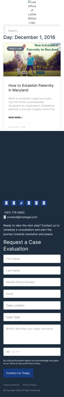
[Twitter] (44, 203)
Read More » (16, 117)
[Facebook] (6, 203)
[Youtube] (29, 203)
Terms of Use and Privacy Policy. (25, 363)
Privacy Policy (30, 385)
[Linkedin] (36, 203)
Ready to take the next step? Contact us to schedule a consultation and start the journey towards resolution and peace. (31, 230)
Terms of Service (11, 385)
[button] (32, 25)
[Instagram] (14, 203)
